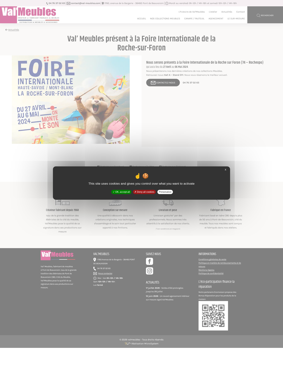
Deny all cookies (145, 192)
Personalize (165, 192)
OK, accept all (122, 192)
